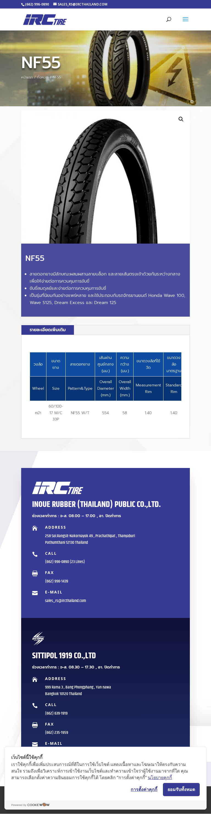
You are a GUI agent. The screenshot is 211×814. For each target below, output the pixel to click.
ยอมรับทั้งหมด (181, 789)
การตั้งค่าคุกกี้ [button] (144, 789)
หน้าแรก (27, 77)
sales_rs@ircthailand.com (65, 600)
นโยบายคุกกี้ (160, 777)
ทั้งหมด (42, 77)
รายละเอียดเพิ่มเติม (48, 330)
